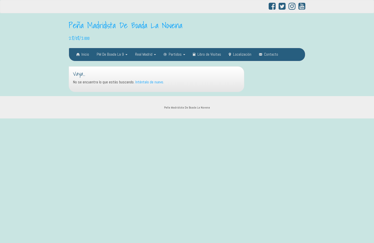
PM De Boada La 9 (111, 54)
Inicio (85, 54)
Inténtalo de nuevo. (149, 82)
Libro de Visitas (209, 54)
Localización (242, 54)
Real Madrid (144, 54)
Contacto (271, 54)
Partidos (176, 54)
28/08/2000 (79, 37)
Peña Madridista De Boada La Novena (125, 25)
